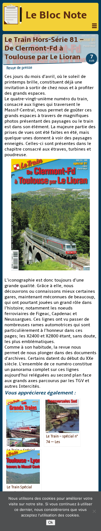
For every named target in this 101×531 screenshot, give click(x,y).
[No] (94, 511)
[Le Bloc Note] (13, 15)
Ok (50, 522)
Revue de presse (19, 67)
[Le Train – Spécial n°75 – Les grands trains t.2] (23, 423)
